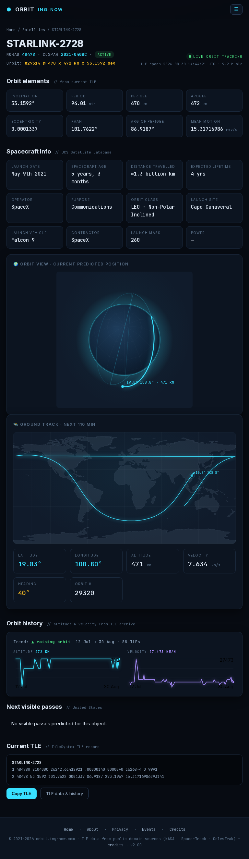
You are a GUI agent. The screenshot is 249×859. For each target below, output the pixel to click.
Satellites (33, 29)
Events (149, 829)
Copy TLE (21, 793)
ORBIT (34, 9)
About (92, 829)
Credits (177, 829)
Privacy (120, 829)
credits (116, 845)
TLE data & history (64, 793)
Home (11, 29)
